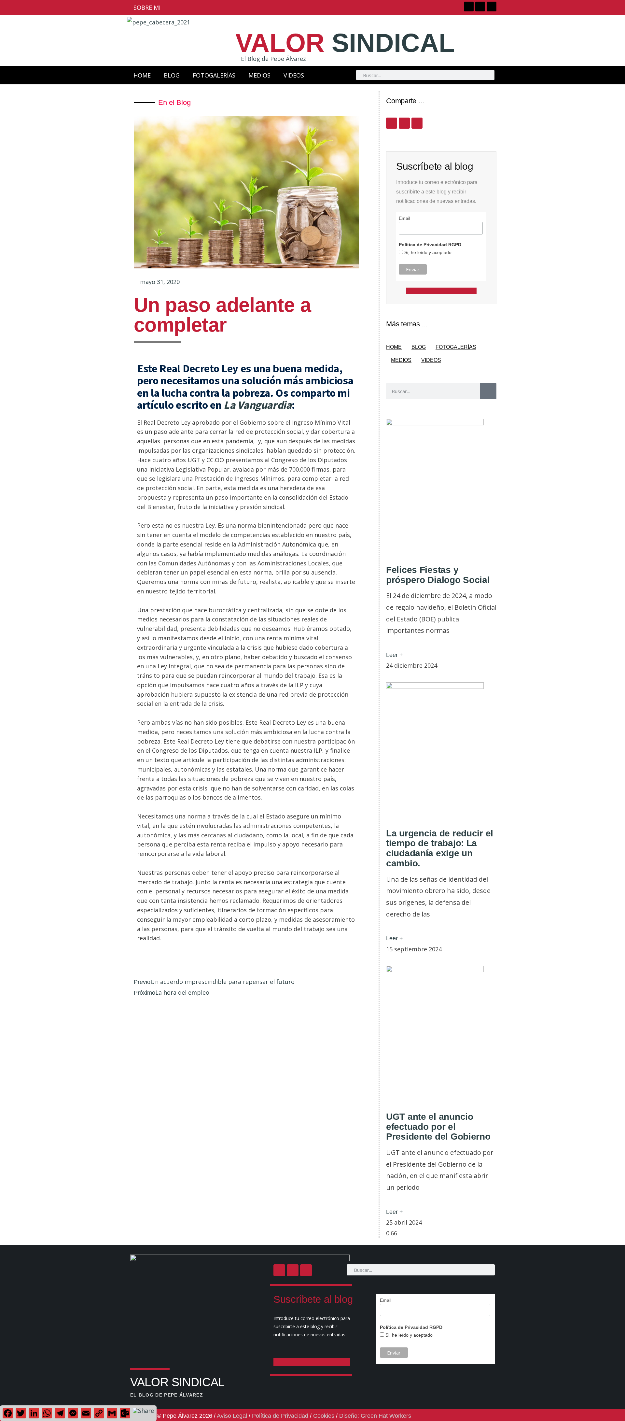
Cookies (323, 1416)
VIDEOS (294, 75)
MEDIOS (259, 75)
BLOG (172, 75)
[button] (135, 964)
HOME (142, 75)
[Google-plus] (491, 6)
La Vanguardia (258, 405)
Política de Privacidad (280, 1416)
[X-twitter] (480, 6)
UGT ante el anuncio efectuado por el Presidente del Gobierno (438, 1127)
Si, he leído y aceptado (427, 252)
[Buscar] (488, 391)
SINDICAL (345, 42)
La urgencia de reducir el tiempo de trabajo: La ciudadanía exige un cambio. (439, 848)
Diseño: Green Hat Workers (375, 1416)
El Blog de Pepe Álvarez (273, 59)
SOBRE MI (146, 7)
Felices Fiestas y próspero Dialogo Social (438, 575)
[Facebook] (469, 6)
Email (404, 218)
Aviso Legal (232, 1416)
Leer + (394, 655)
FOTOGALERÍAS (214, 75)
